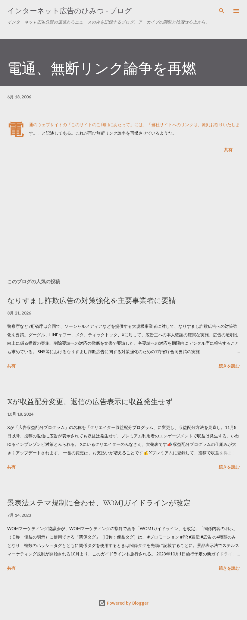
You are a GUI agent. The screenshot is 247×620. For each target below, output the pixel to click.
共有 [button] (228, 149)
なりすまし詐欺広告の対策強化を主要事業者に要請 (91, 300)
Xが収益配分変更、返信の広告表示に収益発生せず (90, 401)
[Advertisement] (123, 216)
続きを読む (229, 365)
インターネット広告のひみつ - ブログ (69, 10)
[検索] (221, 10)
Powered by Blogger (127, 603)
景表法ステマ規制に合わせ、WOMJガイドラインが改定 (99, 502)
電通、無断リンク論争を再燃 (101, 68)
